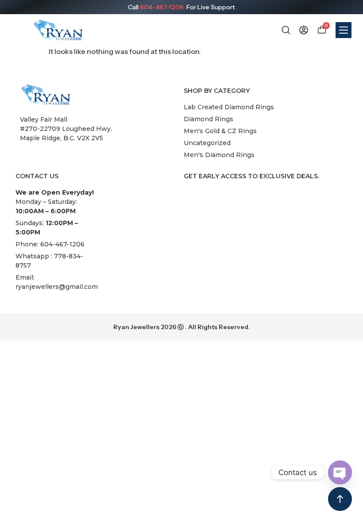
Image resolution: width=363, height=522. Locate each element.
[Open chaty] (340, 472)
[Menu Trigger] (343, 30)
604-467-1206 (162, 7)
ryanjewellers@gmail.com (56, 287)
